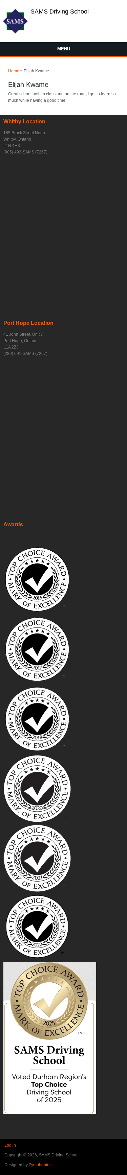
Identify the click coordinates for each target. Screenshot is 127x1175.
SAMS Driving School (59, 11)
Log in (10, 1145)
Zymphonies (40, 1164)
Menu (63, 48)
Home (13, 71)
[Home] (15, 32)
